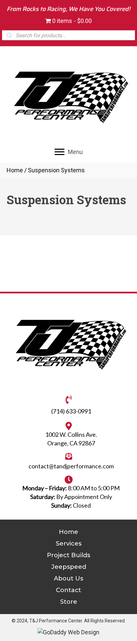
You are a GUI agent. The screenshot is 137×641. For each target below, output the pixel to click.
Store (68, 601)
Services (68, 543)
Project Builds (68, 555)
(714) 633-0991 (71, 411)
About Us (68, 578)
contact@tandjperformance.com (71, 466)
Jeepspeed (68, 566)
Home (15, 170)
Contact (68, 590)
